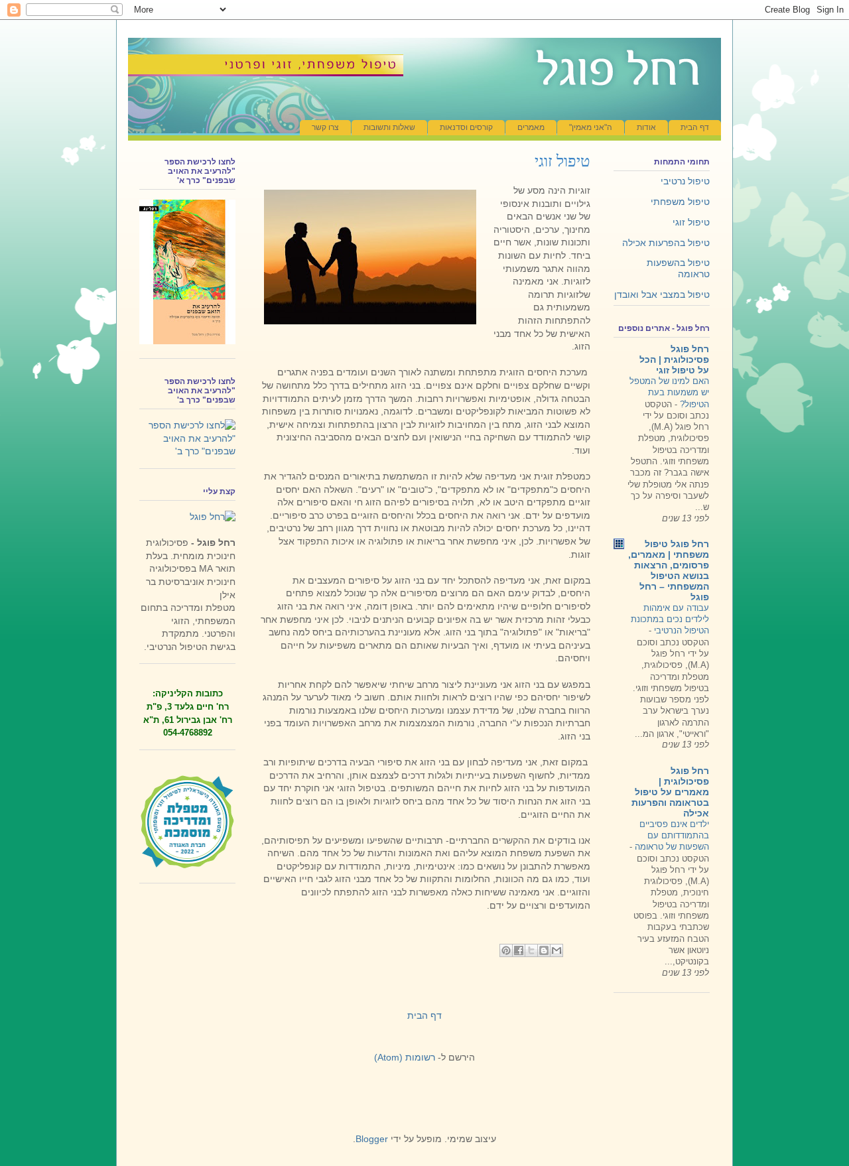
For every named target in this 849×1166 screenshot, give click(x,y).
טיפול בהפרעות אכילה (666, 242)
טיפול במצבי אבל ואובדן (662, 294)
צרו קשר (325, 127)
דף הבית (695, 127)
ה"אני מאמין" (590, 127)
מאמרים (531, 127)
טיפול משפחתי (680, 201)
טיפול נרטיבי (685, 181)
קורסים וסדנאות (466, 127)
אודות (646, 127)
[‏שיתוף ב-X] (531, 950)
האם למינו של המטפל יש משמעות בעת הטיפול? (669, 392)
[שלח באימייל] (556, 950)
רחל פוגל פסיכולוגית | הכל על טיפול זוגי (674, 359)
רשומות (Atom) (404, 1057)
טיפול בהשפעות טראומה (678, 268)
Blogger (372, 1139)
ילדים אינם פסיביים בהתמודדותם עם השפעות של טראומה (670, 835)
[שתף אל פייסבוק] (518, 950)
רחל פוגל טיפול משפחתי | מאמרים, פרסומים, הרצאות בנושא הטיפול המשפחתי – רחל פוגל (668, 570)
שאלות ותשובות (389, 127)
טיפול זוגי (691, 222)
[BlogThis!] (544, 950)
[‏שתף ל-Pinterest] (506, 950)
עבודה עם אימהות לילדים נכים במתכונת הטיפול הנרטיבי (670, 619)
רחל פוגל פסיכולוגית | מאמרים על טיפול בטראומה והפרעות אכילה (670, 791)
